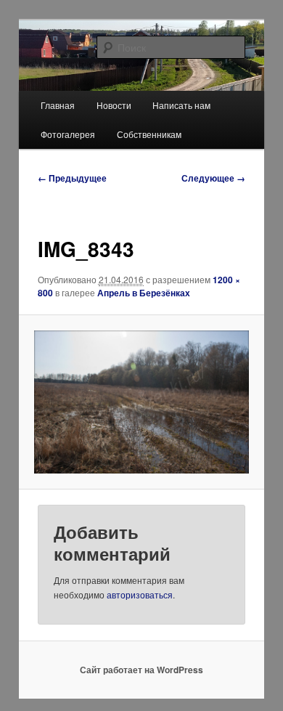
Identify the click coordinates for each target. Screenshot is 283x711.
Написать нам (181, 105)
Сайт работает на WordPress (141, 669)
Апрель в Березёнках (143, 292)
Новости (114, 105)
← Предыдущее (72, 177)
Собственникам (149, 134)
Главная (58, 105)
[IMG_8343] (141, 402)
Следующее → (213, 177)
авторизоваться (140, 594)
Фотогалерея (68, 134)
